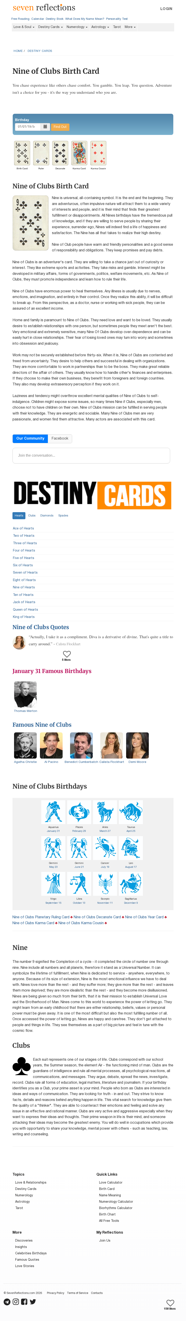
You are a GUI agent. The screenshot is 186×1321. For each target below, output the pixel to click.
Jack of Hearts (24, 602)
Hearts (19, 515)
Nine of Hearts (24, 587)
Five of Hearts (23, 558)
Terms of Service (77, 1293)
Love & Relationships (30, 1182)
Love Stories (24, 1266)
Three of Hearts (25, 543)
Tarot (117, 27)
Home (18, 51)
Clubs (31, 515)
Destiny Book (55, 19)
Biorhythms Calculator (115, 1208)
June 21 (79, 867)
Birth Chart (107, 1214)
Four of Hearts (24, 550)
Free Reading (20, 19)
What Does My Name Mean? (84, 19)
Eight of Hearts (24, 580)
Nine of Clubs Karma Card (33, 923)
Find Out (60, 127)
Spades (63, 515)
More (129, 27)
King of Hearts (24, 617)
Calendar (37, 19)
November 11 (105, 903)
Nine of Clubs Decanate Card (97, 917)
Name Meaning (110, 1195)
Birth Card (107, 1189)
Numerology (76, 27)
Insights (21, 1247)
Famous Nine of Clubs (41, 724)
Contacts (97, 1293)
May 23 (53, 867)
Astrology (99, 27)
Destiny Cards (49, 27)
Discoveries (24, 1240)
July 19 (105, 867)
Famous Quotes (27, 1259)
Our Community (30, 438)
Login (166, 9)
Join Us (104, 1240)
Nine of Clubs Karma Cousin (81, 923)
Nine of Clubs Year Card (144, 917)
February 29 (79, 831)
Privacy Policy (55, 1293)
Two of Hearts (23, 535)
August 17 (131, 867)
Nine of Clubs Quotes (40, 627)
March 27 (105, 831)
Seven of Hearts (25, 572)
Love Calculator (110, 1182)
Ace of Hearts (23, 528)
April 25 (131, 831)
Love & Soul (23, 27)
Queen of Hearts (25, 609)
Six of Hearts (23, 565)
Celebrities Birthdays (31, 1253)
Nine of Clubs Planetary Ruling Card (40, 917)
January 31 (53, 831)
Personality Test (117, 19)
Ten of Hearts (23, 595)
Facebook (59, 438)
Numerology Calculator (116, 1201)
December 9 (131, 903)
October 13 (79, 903)
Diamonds (46, 515)
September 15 (53, 903)
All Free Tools (109, 1221)
